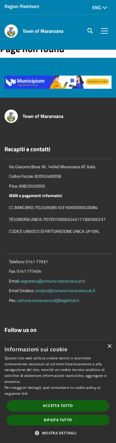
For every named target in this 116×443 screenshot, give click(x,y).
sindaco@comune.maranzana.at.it (65, 290)
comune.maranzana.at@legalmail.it (48, 300)
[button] (57, 432)
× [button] (109, 346)
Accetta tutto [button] (58, 405)
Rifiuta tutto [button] (58, 419)
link (25, 393)
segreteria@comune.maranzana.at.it (53, 281)
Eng (97, 7)
